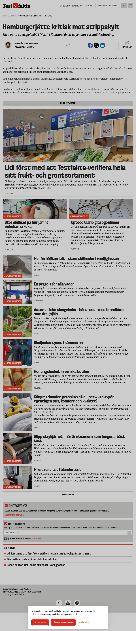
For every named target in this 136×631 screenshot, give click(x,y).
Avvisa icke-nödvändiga (63, 622)
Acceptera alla (40, 622)
